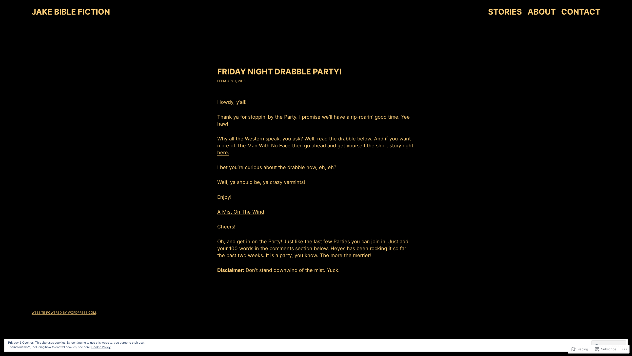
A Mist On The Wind (240, 212)
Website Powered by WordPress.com (64, 312)
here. (223, 153)
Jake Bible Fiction (71, 12)
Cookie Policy (101, 347)
